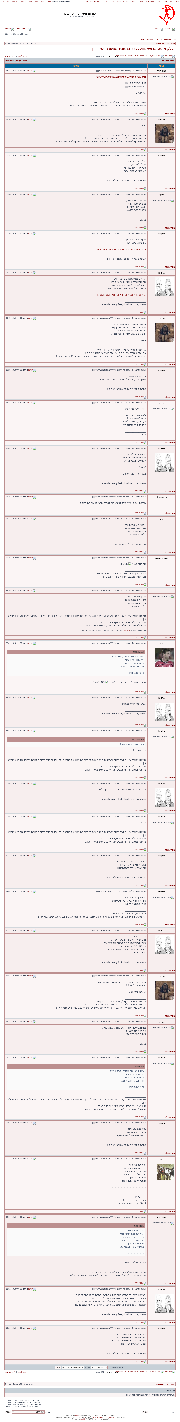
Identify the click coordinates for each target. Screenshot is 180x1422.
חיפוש (7, 29)
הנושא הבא (10, 61)
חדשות (158, 2)
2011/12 (5, 2)
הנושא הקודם (21, 61)
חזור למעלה (170, 114)
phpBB (78, 1415)
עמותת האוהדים (92, 2)
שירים (106, 2)
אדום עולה (168, 2)
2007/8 (23, 2)
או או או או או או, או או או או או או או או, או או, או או (121, 249)
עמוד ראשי (170, 43)
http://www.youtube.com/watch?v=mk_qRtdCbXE (121, 76)
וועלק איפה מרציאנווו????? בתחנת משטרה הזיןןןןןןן (134, 49)
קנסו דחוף (160, 43)
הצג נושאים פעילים (146, 39)
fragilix (82, 1419)
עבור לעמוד (22, 56)
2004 (42, 2)
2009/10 (14, 2)
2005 (36, 2)
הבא (6, 56)
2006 (30, 2)
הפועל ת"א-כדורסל (147, 2)
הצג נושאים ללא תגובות (166, 39)
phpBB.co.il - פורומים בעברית (104, 1417)
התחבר (168, 29)
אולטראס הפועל (118, 2)
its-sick (127, 630)
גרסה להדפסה (168, 61)
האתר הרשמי (131, 2)
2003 (49, 2)
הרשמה (156, 29)
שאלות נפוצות (22, 29)
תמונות (176, 2)
